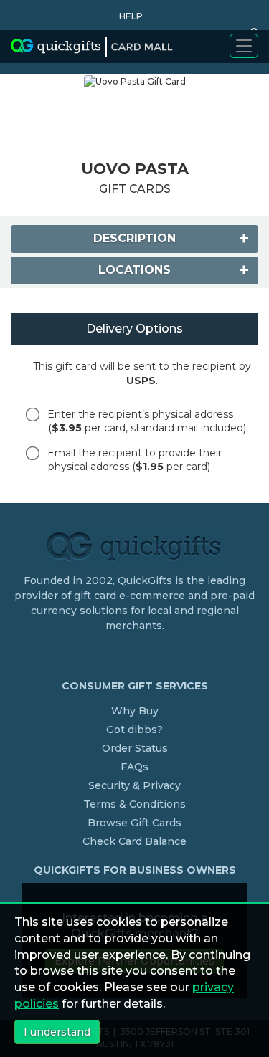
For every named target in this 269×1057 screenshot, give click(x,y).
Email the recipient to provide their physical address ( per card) (134, 459)
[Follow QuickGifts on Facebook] (137, 655)
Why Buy (135, 710)
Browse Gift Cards (134, 822)
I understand (57, 1031)
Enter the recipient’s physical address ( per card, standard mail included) (146, 421)
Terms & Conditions (134, 804)
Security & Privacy (134, 785)
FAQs (134, 766)
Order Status (135, 748)
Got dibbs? (134, 729)
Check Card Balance (134, 841)
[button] (127, 16)
